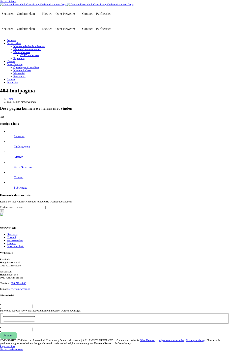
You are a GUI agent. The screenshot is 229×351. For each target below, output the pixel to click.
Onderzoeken (26, 13)
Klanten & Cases (22, 70)
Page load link (7, 346)
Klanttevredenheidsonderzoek (29, 46)
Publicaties (103, 13)
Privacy (11, 243)
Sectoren (8, 13)
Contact (87, 13)
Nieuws (47, 13)
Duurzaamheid (15, 246)
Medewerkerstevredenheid (27, 49)
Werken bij (19, 73)
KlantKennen (147, 340)
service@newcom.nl (19, 289)
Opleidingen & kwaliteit (26, 67)
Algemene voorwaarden (171, 340)
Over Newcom (65, 13)
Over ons (12, 234)
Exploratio (18, 58)
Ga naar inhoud (8, 1)
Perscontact (19, 76)
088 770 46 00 (18, 283)
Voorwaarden (15, 240)
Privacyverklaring (195, 340)
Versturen (8, 335)
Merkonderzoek (21, 52)
